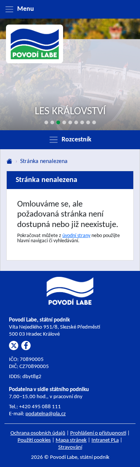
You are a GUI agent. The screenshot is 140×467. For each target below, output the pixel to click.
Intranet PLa (105, 440)
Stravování (70, 447)
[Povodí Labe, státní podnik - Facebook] (26, 345)
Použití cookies (34, 440)
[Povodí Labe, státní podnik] (35, 44)
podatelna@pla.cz (45, 414)
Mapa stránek (71, 440)
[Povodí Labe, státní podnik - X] (13, 345)
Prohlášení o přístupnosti (98, 433)
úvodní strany (76, 236)
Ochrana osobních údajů (37, 433)
